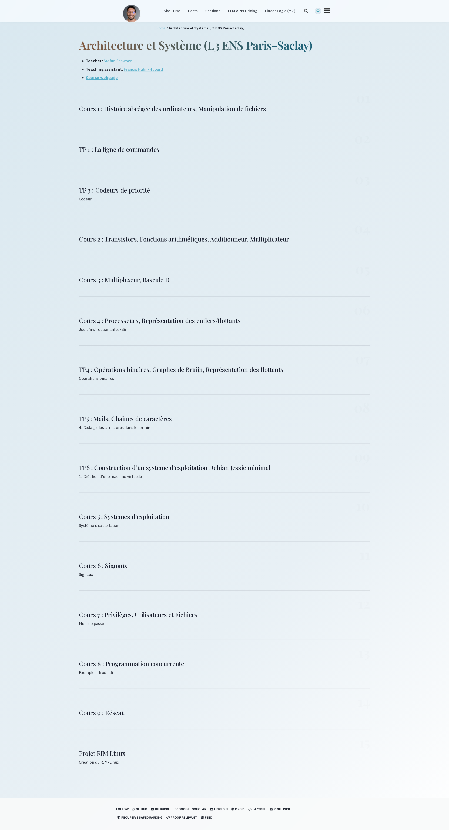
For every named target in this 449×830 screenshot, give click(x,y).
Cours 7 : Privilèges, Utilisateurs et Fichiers (138, 614)
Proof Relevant (183, 817)
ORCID (239, 809)
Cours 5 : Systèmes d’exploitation (124, 516)
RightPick (281, 809)
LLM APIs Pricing (242, 10)
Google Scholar (192, 809)
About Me (171, 10)
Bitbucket (163, 809)
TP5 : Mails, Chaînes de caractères (125, 418)
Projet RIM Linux (102, 753)
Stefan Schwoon (118, 60)
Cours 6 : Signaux (103, 565)
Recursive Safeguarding (142, 817)
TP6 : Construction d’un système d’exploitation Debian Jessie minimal (174, 467)
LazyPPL (259, 809)
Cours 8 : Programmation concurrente (131, 663)
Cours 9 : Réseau (102, 712)
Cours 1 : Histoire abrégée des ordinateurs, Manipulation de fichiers (172, 108)
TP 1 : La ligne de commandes (119, 149)
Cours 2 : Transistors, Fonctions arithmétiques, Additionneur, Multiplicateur (184, 239)
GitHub (141, 809)
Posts (193, 10)
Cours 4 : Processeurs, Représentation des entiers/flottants (160, 320)
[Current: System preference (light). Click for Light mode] (318, 11)
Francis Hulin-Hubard (143, 69)
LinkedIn (220, 809)
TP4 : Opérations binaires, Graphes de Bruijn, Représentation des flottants (181, 369)
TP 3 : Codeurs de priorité (114, 190)
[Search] (306, 11)
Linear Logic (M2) (280, 10)
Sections (212, 10)
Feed (208, 817)
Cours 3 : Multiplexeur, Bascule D (124, 280)
